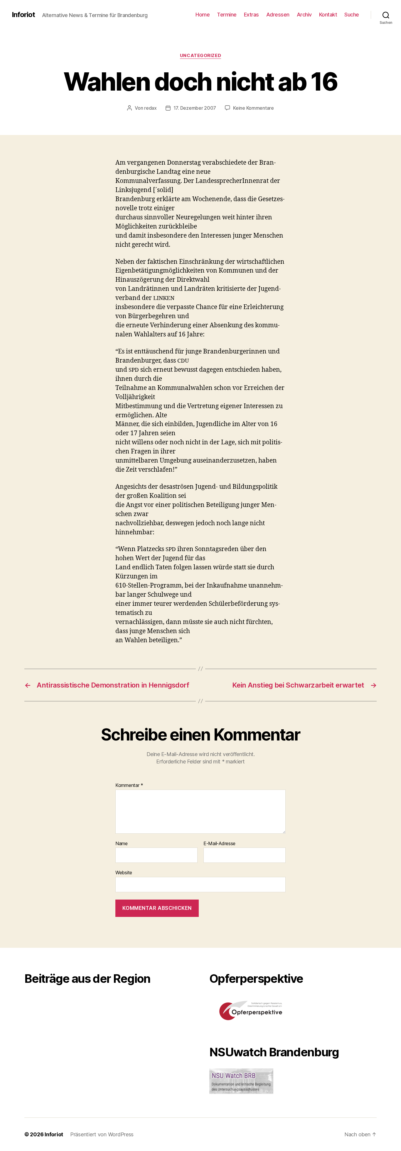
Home (203, 14)
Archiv (304, 14)
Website (123, 872)
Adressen (277, 14)
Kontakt (328, 14)
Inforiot (23, 14)
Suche (351, 14)
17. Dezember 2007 (194, 108)
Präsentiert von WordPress (102, 1134)
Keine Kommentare (253, 108)
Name (121, 843)
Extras (251, 14)
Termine (227, 14)
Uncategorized (200, 55)
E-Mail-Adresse (219, 843)
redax (150, 108)
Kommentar (129, 785)
